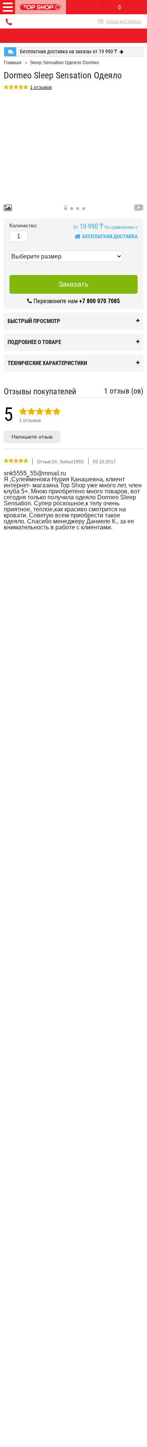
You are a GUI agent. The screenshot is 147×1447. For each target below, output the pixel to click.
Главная (12, 62)
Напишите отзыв (32, 437)
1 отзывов (41, 87)
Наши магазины (123, 21)
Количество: (23, 225)
